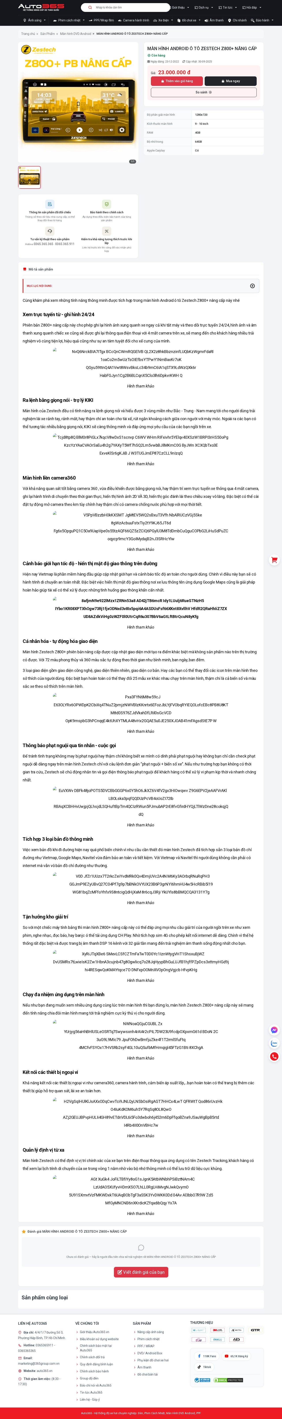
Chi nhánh (239, 20)
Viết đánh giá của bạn (143, 1272)
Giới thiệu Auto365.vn (94, 1332)
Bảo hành (262, 20)
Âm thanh (216, 20)
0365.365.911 (64, 244)
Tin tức (227, 7)
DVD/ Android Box (149, 1353)
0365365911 (45, 1345)
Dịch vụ (204, 7)
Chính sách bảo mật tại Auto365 (96, 1348)
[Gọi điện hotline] (274, 1056)
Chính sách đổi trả (92, 1357)
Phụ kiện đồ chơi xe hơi (153, 1360)
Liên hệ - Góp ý (90, 1399)
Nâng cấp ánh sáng (150, 1332)
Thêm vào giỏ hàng (179, 81)
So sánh (201, 92)
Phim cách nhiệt (69, 20)
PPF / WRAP (145, 1346)
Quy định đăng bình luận (96, 1364)
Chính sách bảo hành (94, 1371)
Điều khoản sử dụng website (99, 1339)
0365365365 (27, 1351)
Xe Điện (163, 20)
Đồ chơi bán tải (147, 1374)
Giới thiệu (178, 7)
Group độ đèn (89, 1378)
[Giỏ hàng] (274, 559)
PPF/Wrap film (103, 20)
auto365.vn (44, 1371)
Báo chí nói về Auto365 (95, 1385)
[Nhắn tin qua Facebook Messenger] (274, 1029)
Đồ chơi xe (189, 20)
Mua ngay (233, 81)
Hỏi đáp (252, 7)
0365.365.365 (43, 244)
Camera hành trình (135, 20)
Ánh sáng (35, 20)
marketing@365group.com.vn (38, 1363)
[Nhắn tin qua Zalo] (274, 1043)
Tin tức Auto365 (91, 1392)
